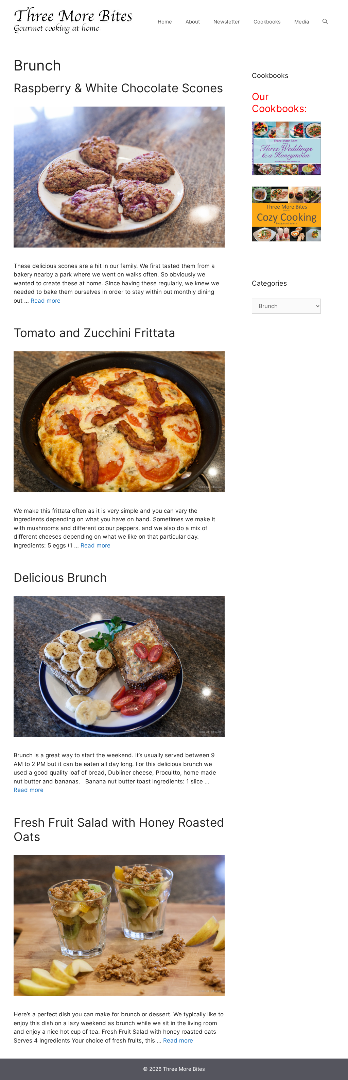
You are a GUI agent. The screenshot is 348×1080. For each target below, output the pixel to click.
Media (301, 21)
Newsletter (226, 21)
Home (165, 21)
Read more (45, 300)
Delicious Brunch (60, 577)
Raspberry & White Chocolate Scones (118, 88)
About (193, 21)
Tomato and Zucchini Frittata (94, 332)
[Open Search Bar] (325, 22)
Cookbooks (267, 21)
